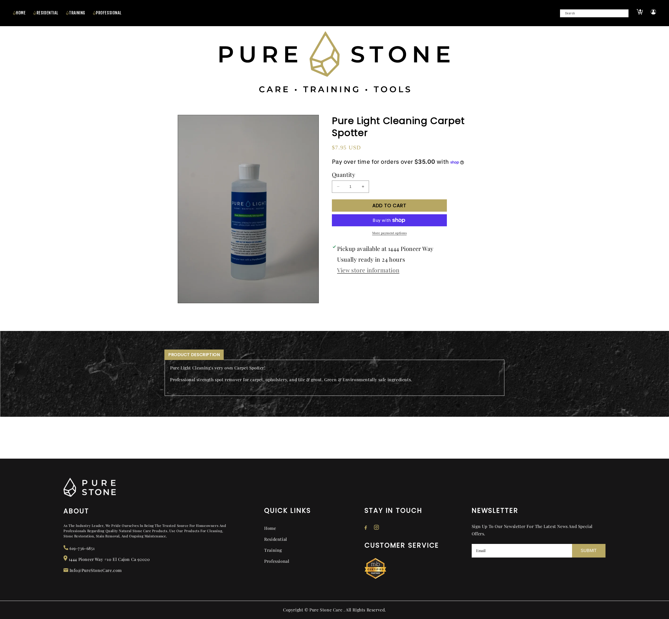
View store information (368, 270)
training (77, 12)
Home (21, 12)
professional (109, 12)
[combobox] (594, 13)
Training (273, 550)
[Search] (623, 15)
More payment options (389, 233)
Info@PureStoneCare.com (95, 570)
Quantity (343, 174)
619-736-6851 (81, 548)
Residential (48, 12)
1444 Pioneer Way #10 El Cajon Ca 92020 (108, 559)
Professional (276, 561)
